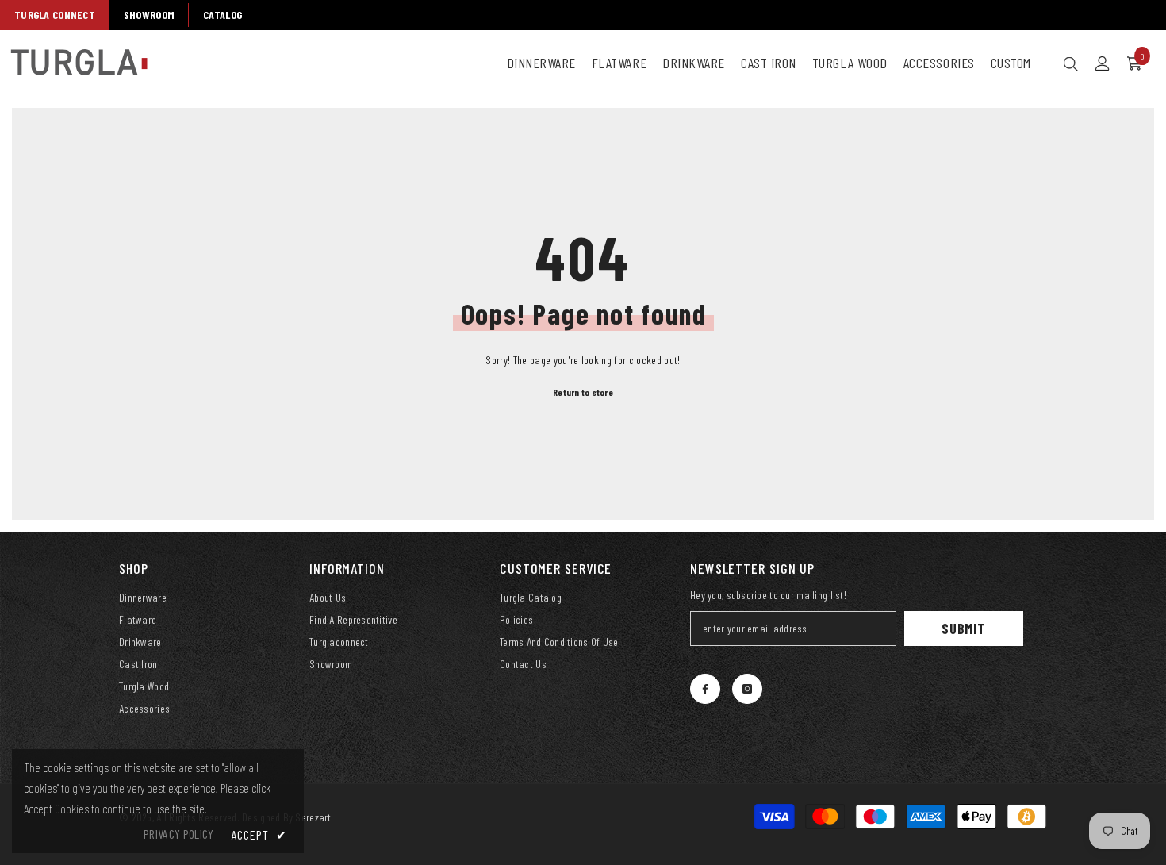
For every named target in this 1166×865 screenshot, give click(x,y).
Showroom (149, 14)
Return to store (583, 392)
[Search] (1071, 63)
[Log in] (1102, 63)
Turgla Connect (54, 14)
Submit (964, 628)
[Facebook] (705, 689)
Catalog (222, 14)
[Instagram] (747, 689)
